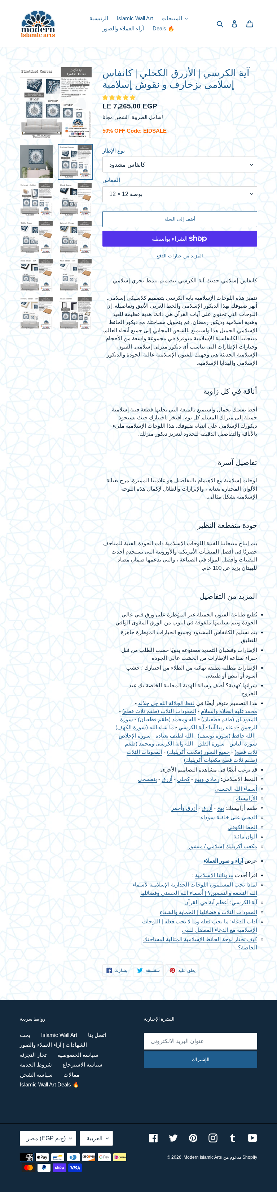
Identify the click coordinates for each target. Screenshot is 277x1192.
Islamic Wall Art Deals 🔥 (49, 1084)
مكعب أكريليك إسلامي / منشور (222, 846)
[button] (119, 97)
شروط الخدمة (36, 1064)
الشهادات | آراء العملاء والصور (53, 1045)
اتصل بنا (97, 1035)
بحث (25, 1035)
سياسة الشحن (36, 1075)
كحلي (183, 779)
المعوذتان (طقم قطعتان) (229, 719)
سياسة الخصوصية (77, 1055)
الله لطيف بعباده (174, 735)
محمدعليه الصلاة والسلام (229, 711)
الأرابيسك (246, 798)
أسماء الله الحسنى (236, 789)
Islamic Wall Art (59, 1035)
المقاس (111, 180)
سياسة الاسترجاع (82, 1064)
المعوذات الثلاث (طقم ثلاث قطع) (159, 711)
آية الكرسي (191, 727)
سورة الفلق (211, 743)
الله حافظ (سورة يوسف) (226, 735)
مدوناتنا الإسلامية (214, 875)
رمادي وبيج (206, 779)
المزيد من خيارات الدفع (180, 256)
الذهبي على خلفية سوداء (229, 817)
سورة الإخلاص (135, 735)
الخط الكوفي (242, 827)
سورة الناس (243, 743)
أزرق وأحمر (184, 808)
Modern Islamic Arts (203, 1157)
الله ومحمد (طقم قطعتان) (167, 719)
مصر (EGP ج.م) (46, 1138)
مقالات (71, 1075)
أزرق (167, 779)
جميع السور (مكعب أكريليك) (198, 752)
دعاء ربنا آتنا (222, 727)
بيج (220, 808)
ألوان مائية (245, 836)
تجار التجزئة (33, 1055)
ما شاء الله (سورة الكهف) (144, 727)
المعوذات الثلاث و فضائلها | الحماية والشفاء (208, 912)
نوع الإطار (113, 151)
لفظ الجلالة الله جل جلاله (166, 703)
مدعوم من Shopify (240, 1157)
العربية (94, 1138)
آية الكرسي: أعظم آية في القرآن (220, 902)
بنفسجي (147, 779)
